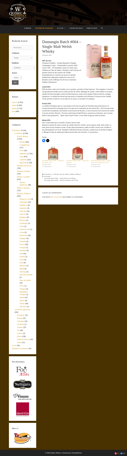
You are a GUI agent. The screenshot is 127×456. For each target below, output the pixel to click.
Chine (22, 226)
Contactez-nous (76, 28)
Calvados (20, 321)
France (22, 244)
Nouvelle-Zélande (26, 275)
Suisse (22, 301)
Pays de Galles (64, 174)
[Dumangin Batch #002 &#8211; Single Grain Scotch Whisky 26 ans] (102, 153)
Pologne (22, 289)
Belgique (23, 217)
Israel (22, 260)
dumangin (47, 176)
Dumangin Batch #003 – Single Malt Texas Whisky (60, 178)
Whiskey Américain (24, 166)
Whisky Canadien (23, 177)
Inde (21, 254)
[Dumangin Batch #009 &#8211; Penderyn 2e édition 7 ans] (53, 153)
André (14, 105)
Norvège (23, 272)
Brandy (19, 318)
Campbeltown (25, 145)
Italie (21, 263)
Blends (22, 142)
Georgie (22, 248)
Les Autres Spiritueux (22, 310)
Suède (22, 297)
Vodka (19, 342)
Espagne (23, 238)
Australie (23, 211)
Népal (22, 269)
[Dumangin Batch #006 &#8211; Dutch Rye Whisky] (78, 153)
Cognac (20, 327)
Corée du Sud (25, 229)
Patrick (14, 102)
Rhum (19, 336)
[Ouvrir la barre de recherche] (102, 28)
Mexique (23, 266)
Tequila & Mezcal (23, 339)
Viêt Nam (23, 307)
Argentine (23, 208)
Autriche (23, 214)
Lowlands (23, 160)
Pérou (22, 286)
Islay (21, 157)
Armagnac (21, 315)
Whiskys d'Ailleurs (75, 174)
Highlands (23, 154)
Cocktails (20, 324)
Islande (22, 257)
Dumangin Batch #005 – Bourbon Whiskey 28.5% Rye (61, 180)
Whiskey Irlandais (23, 171)
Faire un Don (92, 28)
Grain (22, 151)
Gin (18, 330)
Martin (14, 108)
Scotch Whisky (22, 136)
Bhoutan (23, 220)
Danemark (23, 235)
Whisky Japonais (23, 188)
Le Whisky (55, 174)
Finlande (23, 241)
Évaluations (47, 174)
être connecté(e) (56, 197)
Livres (14, 345)
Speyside (23, 163)
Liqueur (19, 333)
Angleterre (23, 205)
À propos (27, 28)
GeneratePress (77, 453)
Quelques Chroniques (20, 348)
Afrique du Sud (25, 199)
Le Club (60, 28)
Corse (22, 232)
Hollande (23, 250)
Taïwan (22, 303)
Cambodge (23, 223)
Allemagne (23, 202)
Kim (13, 111)
